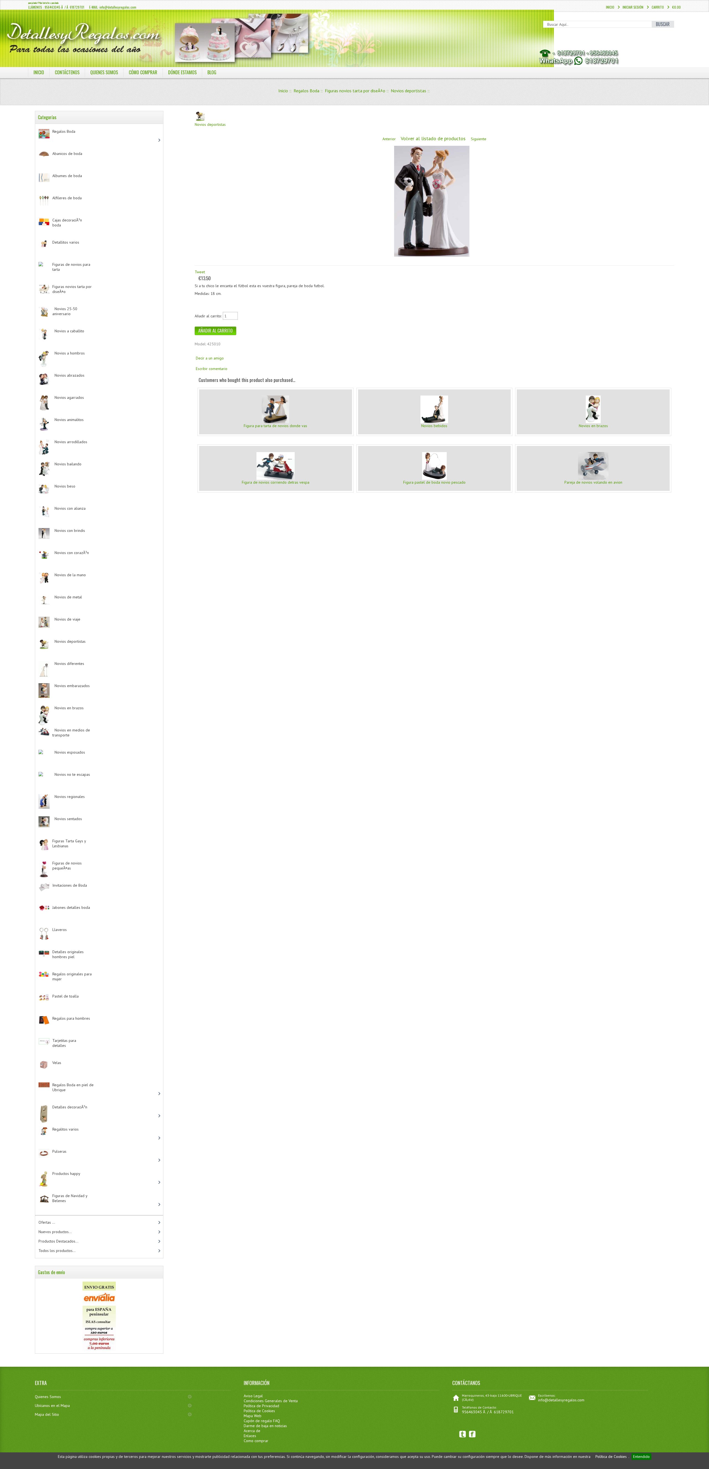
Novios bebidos (434, 425)
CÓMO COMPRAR (143, 72)
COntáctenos (67, 72)
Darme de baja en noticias (265, 1425)
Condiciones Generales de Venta (271, 1400)
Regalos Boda (306, 90)
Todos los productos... (57, 1250)
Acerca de (252, 1430)
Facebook (472, 1434)
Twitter (462, 1434)
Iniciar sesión (633, 7)
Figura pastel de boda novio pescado (434, 482)
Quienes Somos (48, 1396)
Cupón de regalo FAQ (262, 1420)
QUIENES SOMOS (104, 72)
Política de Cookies (611, 1456)
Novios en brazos (593, 425)
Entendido (641, 1456)
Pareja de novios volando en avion (593, 482)
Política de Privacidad (261, 1405)
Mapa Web (252, 1415)
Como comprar (256, 1440)
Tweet (200, 271)
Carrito (658, 7)
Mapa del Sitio (47, 1414)
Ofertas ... (46, 1222)
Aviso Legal (253, 1395)
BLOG (211, 72)
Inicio (610, 7)
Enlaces (250, 1435)
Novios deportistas (408, 90)
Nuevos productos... (55, 1231)
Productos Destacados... (58, 1241)
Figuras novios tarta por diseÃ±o (355, 90)
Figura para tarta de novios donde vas (275, 425)
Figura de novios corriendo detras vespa (275, 482)
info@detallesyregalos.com (561, 1399)
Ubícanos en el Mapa (52, 1405)
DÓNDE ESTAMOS (182, 72)
